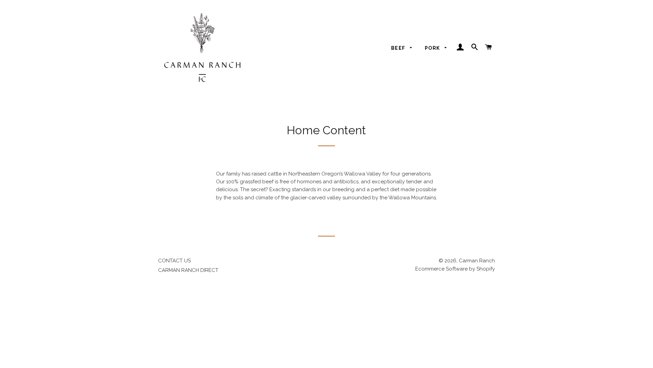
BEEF (399, 48)
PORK (433, 48)
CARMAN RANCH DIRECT (188, 270)
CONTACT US (174, 261)
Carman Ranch (477, 261)
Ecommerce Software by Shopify (455, 269)
